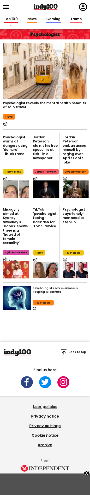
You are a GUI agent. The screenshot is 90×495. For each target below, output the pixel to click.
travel (9, 117)
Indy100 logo (46, 7)
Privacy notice (45, 416)
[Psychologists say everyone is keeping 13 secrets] (17, 298)
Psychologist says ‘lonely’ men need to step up (74, 215)
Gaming (53, 19)
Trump (76, 19)
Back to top (77, 352)
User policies (45, 406)
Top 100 (11, 19)
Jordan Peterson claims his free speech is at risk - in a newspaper (45, 148)
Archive (45, 445)
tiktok (39, 253)
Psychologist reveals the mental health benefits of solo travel (44, 105)
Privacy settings (44, 426)
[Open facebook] (27, 382)
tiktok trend (13, 172)
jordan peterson (46, 172)
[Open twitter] (45, 382)
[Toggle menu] (7, 7)
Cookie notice (45, 435)
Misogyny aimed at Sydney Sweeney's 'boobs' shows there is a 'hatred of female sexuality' (15, 226)
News (32, 19)
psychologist (73, 253)
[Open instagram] (63, 382)
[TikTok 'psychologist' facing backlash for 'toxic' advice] (46, 270)
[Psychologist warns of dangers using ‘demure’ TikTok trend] (16, 189)
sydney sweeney (16, 252)
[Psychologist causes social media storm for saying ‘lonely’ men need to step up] (76, 270)
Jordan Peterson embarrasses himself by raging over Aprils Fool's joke (74, 150)
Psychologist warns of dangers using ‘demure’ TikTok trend (15, 145)
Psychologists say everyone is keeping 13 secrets (55, 290)
